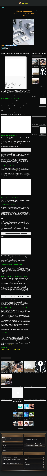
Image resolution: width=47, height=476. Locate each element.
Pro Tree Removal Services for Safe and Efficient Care (20, 418)
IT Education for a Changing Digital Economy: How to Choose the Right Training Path (26, 419)
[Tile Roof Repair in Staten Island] (43, 120)
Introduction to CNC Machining (12, 78)
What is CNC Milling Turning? (12, 80)
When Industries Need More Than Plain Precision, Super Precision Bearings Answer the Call (35, 125)
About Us (4, 443)
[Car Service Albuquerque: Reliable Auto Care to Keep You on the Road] (35, 81)
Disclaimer (4, 448)
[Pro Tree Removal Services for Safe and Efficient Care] (20, 414)
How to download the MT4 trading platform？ (20, 410)
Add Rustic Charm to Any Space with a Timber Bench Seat (35, 76)
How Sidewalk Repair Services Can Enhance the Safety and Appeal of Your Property (35, 105)
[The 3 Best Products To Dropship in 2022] (43, 130)
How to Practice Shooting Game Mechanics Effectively (15, 410)
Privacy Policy (5, 447)
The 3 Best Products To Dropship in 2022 (42, 134)
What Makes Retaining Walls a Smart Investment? (15, 418)
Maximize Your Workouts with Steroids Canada (10, 54)
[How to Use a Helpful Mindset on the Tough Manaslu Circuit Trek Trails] (43, 91)
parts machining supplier (6, 100)
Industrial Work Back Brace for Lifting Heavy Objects (12, 350)
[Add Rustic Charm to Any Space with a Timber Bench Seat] (35, 71)
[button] (44, 3)
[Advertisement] (15, 67)
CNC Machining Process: (10, 82)
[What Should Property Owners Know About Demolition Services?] (31, 414)
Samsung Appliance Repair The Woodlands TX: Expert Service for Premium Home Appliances (42, 86)
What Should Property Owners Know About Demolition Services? (31, 418)
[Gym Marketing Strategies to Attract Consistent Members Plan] (15, 423)
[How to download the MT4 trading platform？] (20, 406)
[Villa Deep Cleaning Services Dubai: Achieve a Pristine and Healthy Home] (35, 62)
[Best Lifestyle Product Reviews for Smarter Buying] (43, 62)
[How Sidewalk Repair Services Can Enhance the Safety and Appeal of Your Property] (35, 101)
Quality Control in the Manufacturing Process (14, 84)
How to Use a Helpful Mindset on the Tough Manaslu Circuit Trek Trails (43, 95)
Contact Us (4, 445)
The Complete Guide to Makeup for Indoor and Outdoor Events (31, 410)
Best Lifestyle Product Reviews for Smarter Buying (43, 66)
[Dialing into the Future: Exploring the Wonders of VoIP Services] (35, 110)
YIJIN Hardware (9, 344)
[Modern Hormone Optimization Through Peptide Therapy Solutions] (31, 423)
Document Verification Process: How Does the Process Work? (42, 115)
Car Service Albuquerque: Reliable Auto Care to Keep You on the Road (35, 85)
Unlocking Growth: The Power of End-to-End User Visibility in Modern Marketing (26, 410)
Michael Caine (5, 47)
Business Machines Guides (11, 45)
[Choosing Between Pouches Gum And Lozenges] (20, 423)
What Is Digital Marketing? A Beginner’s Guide (11, 349)
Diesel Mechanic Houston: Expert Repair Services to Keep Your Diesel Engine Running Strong (35, 96)
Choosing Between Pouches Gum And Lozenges (20, 427)
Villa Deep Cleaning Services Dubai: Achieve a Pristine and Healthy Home (35, 66)
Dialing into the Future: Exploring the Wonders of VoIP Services (35, 115)
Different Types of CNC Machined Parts (13, 81)
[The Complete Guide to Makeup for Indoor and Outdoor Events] (31, 406)
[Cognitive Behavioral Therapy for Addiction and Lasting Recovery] (26, 423)
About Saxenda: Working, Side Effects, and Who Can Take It (32, 53)
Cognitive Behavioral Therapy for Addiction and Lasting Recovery (26, 427)
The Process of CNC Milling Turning (13, 83)
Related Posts (10, 87)
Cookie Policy (4, 450)
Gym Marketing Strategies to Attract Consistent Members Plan (15, 427)
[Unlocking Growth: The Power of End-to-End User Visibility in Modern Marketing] (26, 406)
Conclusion (8, 86)
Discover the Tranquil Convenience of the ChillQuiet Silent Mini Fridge (35, 134)
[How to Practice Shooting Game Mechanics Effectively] (15, 406)
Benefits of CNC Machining (11, 79)
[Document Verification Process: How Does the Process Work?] (43, 110)
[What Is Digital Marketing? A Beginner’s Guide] (43, 101)
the (16, 169)
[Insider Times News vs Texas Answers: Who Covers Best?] (43, 71)
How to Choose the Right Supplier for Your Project (15, 85)
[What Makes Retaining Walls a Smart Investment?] (15, 414)
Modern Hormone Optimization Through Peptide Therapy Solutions (31, 427)
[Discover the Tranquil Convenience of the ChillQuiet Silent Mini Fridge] (35, 130)
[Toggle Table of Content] (24, 77)
